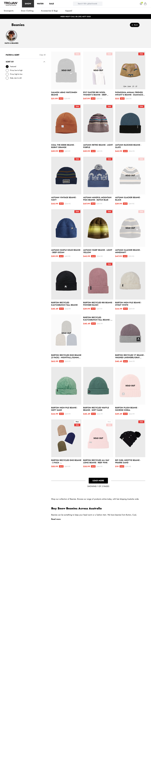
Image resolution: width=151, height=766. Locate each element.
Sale (51, 3)
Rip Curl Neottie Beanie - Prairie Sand (128, 461)
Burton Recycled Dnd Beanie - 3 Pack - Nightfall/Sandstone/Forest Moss (66, 461)
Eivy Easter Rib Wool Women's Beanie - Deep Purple (95, 93)
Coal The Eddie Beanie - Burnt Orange (63, 146)
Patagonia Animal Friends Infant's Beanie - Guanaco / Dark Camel (130, 93)
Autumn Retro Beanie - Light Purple (98, 146)
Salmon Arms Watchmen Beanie (64, 93)
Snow (28, 3)
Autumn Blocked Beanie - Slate (128, 146)
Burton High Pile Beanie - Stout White (128, 303)
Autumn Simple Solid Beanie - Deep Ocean (65, 251)
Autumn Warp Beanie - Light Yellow (97, 251)
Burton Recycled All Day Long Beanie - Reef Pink (96, 461)
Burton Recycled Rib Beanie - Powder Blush (98, 303)
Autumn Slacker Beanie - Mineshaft (128, 251)
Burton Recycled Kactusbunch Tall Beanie (64, 303)
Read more (56, 519)
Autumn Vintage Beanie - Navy (64, 198)
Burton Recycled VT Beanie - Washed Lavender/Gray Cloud (130, 356)
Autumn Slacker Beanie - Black (128, 198)
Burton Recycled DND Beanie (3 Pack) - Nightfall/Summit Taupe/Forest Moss (66, 356)
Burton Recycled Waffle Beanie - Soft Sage (96, 409)
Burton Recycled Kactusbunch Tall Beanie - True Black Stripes (97, 318)
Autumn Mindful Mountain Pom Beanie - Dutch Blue (97, 198)
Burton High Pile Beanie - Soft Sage (64, 409)
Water (40, 3)
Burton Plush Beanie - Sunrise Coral (126, 409)
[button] (145, 4)
